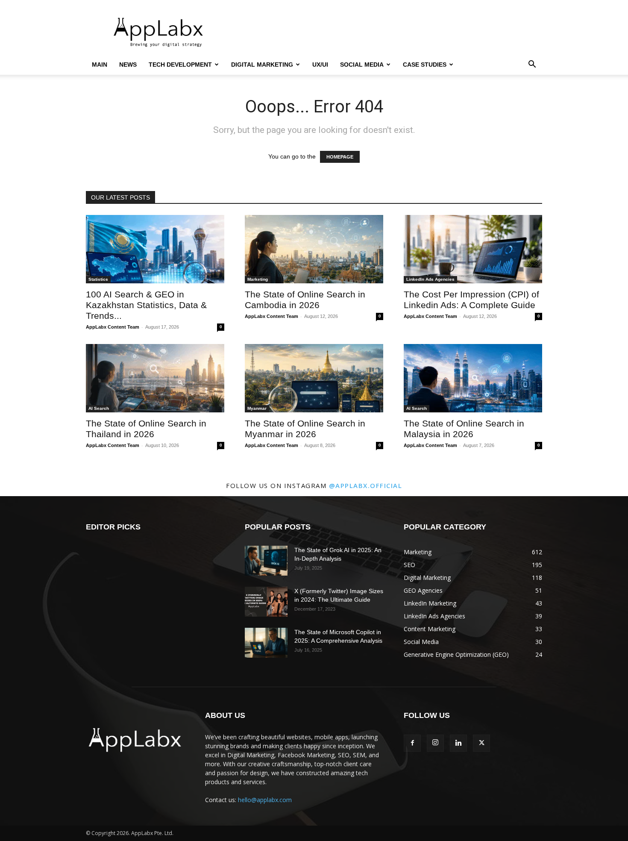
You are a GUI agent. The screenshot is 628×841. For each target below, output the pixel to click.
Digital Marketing (262, 64)
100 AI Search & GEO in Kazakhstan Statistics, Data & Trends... (146, 305)
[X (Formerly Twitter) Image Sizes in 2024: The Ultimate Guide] (266, 602)
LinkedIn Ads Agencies (430, 279)
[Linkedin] (458, 743)
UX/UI (320, 64)
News (128, 64)
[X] (481, 743)
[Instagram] (435, 743)
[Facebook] (412, 743)
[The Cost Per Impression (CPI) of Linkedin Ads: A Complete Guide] (473, 249)
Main (99, 64)
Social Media (362, 64)
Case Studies (424, 64)
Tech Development (180, 64)
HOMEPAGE (339, 156)
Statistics (98, 279)
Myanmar (257, 408)
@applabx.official (365, 485)
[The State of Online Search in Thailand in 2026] (155, 378)
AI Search (98, 408)
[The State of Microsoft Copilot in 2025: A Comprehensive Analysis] (266, 643)
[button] (532, 65)
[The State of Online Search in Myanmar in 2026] (314, 378)
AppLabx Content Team (112, 326)
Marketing (257, 279)
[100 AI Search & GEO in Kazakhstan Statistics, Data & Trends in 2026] (155, 249)
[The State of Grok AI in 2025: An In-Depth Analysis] (266, 561)
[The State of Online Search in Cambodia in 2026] (314, 249)
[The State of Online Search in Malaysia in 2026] (473, 378)
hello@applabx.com (265, 800)
